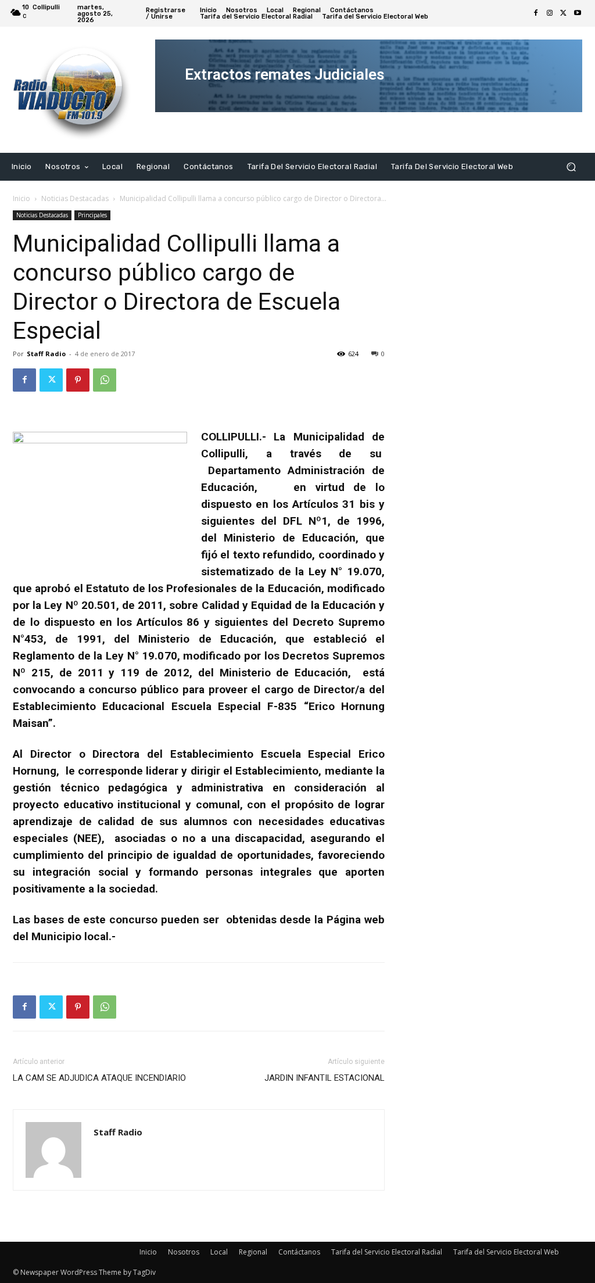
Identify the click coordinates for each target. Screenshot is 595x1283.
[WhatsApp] (104, 380)
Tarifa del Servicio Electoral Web (506, 1252)
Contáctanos (299, 1252)
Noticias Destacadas (75, 198)
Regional (253, 1252)
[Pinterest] (77, 380)
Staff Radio (46, 353)
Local (219, 1252)
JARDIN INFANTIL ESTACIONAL (324, 1078)
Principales (92, 215)
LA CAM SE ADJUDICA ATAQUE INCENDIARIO (99, 1078)
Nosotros (183, 1252)
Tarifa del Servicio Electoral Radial (386, 1252)
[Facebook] (536, 13)
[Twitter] (564, 13)
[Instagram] (550, 13)
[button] (571, 166)
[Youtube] (578, 13)
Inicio (21, 198)
